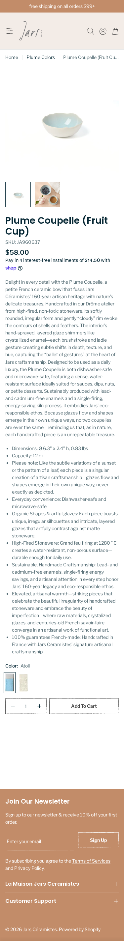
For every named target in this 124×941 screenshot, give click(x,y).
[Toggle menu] (9, 31)
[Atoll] (9, 683)
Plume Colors (40, 57)
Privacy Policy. (29, 868)
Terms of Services (91, 861)
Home (11, 57)
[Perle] (23, 683)
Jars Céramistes (40, 929)
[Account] (103, 31)
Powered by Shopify (80, 929)
